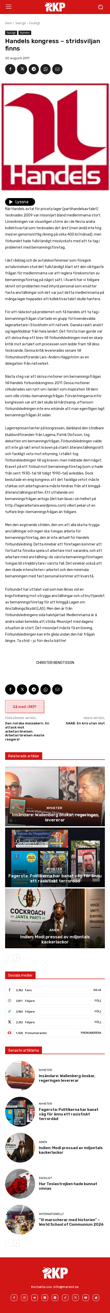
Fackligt (34, 23)
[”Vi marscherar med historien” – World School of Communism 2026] (20, 1220)
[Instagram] (24, 1297)
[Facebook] (10, 69)
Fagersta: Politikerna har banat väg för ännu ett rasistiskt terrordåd (55, 878)
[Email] (57, 69)
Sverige (20, 23)
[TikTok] (65, 1297)
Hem (8, 23)
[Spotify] (44, 1297)
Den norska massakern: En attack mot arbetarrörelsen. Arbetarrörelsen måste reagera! (27, 731)
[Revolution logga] (55, 7)
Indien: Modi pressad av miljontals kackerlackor (55, 939)
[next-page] (16, 958)
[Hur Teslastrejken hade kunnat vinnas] (20, 1184)
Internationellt (51, 1214)
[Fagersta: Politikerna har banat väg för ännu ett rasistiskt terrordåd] (55, 857)
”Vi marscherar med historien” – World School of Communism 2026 (71, 1222)
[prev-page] (8, 958)
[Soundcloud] (34, 1297)
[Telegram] (34, 69)
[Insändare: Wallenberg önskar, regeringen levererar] (55, 796)
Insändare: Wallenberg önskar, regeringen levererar (55, 817)
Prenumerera (91, 1033)
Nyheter (25, 32)
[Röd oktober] (96, 1297)
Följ (98, 1000)
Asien (54, 930)
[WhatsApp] (45, 69)
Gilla (97, 990)
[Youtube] (85, 1297)
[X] (22, 69)
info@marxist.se (66, 1287)
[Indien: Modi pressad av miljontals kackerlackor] (55, 918)
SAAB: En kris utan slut (85, 723)
